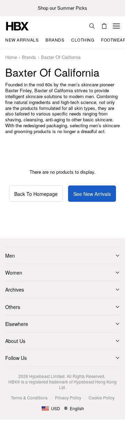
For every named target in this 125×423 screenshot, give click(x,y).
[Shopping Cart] (104, 26)
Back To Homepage (36, 193)
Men (10, 255)
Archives (14, 289)
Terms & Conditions (29, 397)
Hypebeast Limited (47, 376)
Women (13, 272)
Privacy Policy (68, 397)
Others (12, 306)
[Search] (92, 26)
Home (11, 57)
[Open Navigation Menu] (116, 26)
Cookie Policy (102, 397)
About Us (15, 340)
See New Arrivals (92, 193)
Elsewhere (16, 323)
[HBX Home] (17, 25)
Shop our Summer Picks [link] (62, 8)
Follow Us (16, 357)
